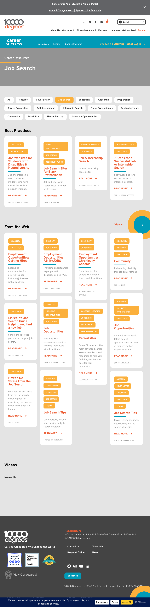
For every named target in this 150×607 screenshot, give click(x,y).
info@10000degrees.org (77, 538)
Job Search (64, 99)
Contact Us (73, 546)
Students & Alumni (86, 30)
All (9, 99)
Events (56, 44)
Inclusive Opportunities (85, 116)
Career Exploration (17, 108)
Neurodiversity (55, 116)
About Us (55, 30)
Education (84, 99)
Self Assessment (46, 108)
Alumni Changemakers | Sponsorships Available (75, 10)
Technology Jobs (130, 108)
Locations (115, 30)
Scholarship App (61, 4)
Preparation (123, 99)
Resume (23, 99)
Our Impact (68, 30)
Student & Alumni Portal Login (121, 44)
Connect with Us (73, 44)
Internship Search (72, 108)
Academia (103, 99)
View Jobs (97, 546)
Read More (15, 195)
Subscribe (73, 576)
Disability (33, 116)
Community (13, 116)
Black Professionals (102, 108)
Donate (141, 30)
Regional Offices (76, 552)
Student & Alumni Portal (85, 4)
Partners (102, 30)
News (95, 552)
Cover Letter (43, 99)
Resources (43, 44)
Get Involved (128, 30)
